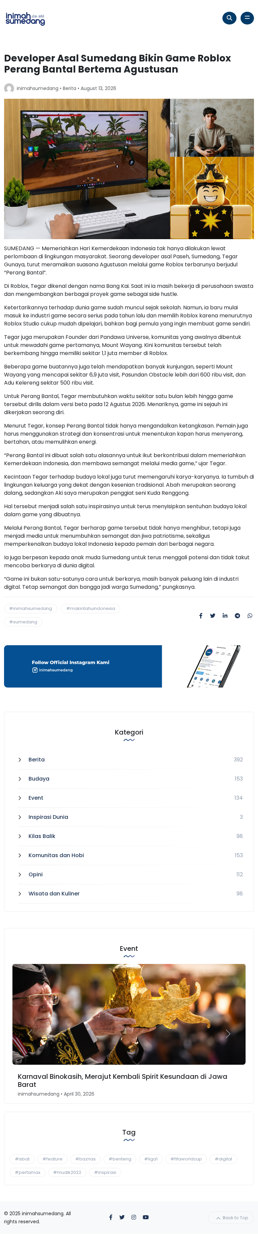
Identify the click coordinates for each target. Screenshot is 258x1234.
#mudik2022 (67, 1172)
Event (36, 798)
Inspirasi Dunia (48, 817)
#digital (223, 1159)
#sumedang (23, 622)
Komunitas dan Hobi (56, 855)
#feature (52, 1159)
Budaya (39, 779)
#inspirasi (105, 1172)
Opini (36, 874)
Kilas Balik (42, 836)
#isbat (22, 1159)
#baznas (85, 1159)
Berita (69, 88)
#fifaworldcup (186, 1159)
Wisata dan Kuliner (54, 893)
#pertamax (27, 1172)
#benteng (120, 1159)
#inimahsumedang (30, 608)
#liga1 (151, 1159)
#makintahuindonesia (90, 608)
